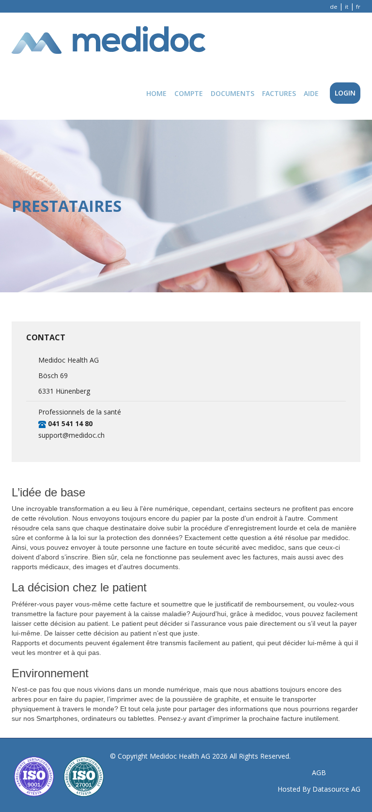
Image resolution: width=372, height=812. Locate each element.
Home (156, 93)
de (333, 6)
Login (345, 92)
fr (358, 6)
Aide (311, 93)
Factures (279, 93)
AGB (319, 772)
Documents (232, 93)
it (346, 6)
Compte (188, 93)
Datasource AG (336, 789)
